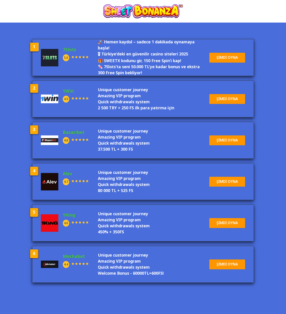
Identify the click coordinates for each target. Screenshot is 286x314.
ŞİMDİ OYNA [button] (227, 57)
